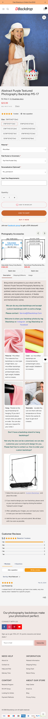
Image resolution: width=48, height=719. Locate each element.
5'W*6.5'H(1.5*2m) (26, 124)
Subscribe (40, 643)
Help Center (30, 684)
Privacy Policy (30, 697)
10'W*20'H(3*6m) (27, 138)
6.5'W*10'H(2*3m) (9, 134)
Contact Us (5, 665)
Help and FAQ (6, 669)
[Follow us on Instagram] (9, 626)
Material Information (33, 660)
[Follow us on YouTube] (19, 626)
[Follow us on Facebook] (4, 626)
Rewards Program (7, 684)
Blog (27, 693)
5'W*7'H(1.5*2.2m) (10, 129)
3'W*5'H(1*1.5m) (9, 124)
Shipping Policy (31, 665)
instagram (21, 322)
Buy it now (24, 220)
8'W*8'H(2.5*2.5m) (28, 134)
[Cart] (44, 9)
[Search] (8, 9)
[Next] (45, 83)
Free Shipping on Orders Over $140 (24, 2)
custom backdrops (32, 493)
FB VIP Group (6, 689)
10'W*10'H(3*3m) (9, 138)
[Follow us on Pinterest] (14, 626)
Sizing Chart (30, 669)
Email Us (29, 689)
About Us (5, 660)
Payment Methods (8, 697)
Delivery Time (6, 673)
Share (17, 106)
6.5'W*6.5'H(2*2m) (28, 129)
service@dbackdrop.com (31, 313)
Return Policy (30, 673)
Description (7, 275)
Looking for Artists (8, 693)
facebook (24, 325)
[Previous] (3, 83)
